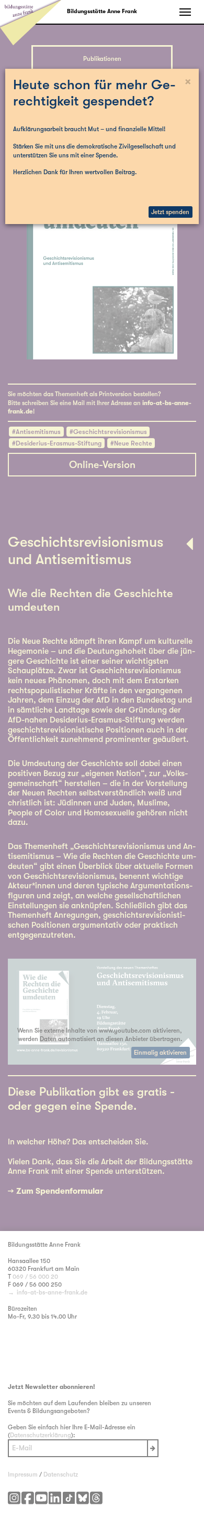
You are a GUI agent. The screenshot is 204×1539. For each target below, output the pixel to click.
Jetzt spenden (170, 212)
